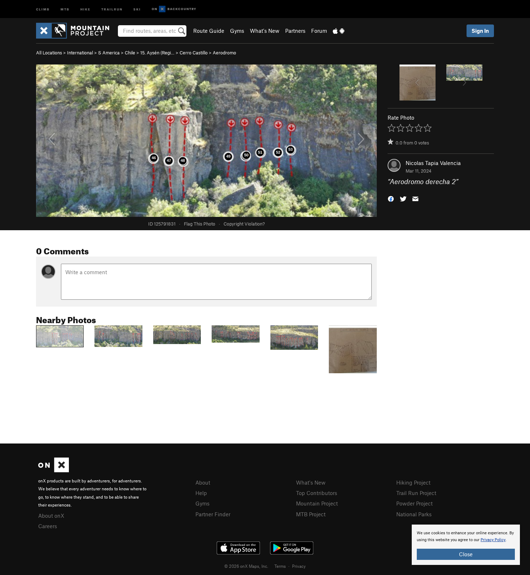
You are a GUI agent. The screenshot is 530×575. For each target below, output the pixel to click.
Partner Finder (212, 514)
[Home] (76, 31)
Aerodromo (224, 52)
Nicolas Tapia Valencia (433, 163)
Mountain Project (317, 503)
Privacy (299, 566)
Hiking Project (413, 482)
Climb (43, 8)
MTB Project (311, 514)
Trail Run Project (416, 493)
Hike (85, 8)
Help (201, 493)
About (202, 482)
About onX (51, 515)
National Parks (414, 514)
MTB (65, 8)
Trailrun (112, 8)
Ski (137, 8)
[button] (391, 198)
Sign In (480, 30)
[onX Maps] (53, 470)
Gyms (237, 30)
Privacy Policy (493, 540)
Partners (295, 30)
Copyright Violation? (244, 224)
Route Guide (208, 30)
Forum (319, 30)
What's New (264, 30)
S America (109, 52)
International (80, 52)
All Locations (49, 52)
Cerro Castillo (194, 52)
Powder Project (414, 503)
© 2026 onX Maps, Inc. (246, 566)
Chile (130, 52)
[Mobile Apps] (338, 30)
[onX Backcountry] (174, 9)
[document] (466, 545)
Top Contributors (316, 493)
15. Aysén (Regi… (157, 52)
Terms (280, 566)
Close (466, 554)
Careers (47, 526)
